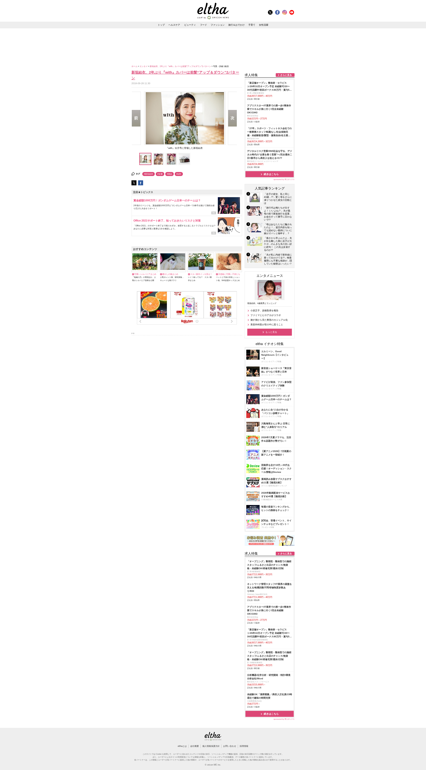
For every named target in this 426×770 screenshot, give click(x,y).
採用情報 (244, 746)
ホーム (134, 66)
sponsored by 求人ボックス (284, 179)
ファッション (218, 25)
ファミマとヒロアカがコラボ (265, 315)
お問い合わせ (229, 746)
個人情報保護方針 (211, 746)
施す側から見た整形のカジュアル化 (269, 319)
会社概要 (194, 746)
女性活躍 (263, 25)
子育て (251, 25)
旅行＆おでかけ (236, 25)
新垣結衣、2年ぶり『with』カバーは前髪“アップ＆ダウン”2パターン (181, 66)
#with (178, 174)
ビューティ (190, 25)
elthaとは (182, 746)
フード (203, 25)
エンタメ (144, 66)
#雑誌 (169, 174)
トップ (161, 25)
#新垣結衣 (148, 174)
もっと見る (271, 332)
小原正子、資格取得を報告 (264, 310)
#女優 (160, 174)
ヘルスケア (174, 25)
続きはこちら (271, 174)
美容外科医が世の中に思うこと (266, 324)
